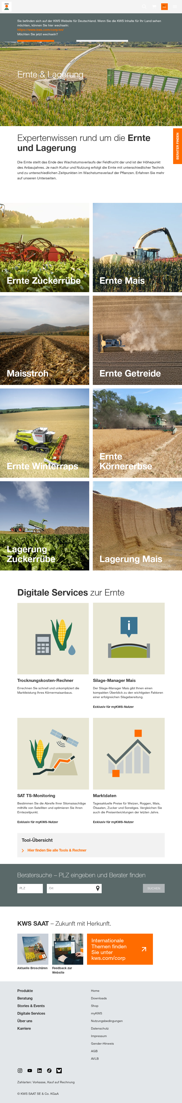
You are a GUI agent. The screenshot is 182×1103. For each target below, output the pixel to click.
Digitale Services (31, 1013)
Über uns (24, 1021)
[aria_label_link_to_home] (7, 6)
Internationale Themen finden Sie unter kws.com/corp (109, 949)
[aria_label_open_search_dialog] (144, 6)
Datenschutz (100, 1028)
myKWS (96, 1013)
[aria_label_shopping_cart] (154, 6)
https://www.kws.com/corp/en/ (40, 30)
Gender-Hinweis (102, 1044)
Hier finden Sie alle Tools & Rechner (57, 850)
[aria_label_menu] (175, 6)
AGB (94, 1051)
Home (95, 991)
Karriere (24, 1028)
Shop (94, 1006)
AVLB (95, 1059)
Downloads (99, 998)
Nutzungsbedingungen (107, 1021)
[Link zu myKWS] (164, 6)
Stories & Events (31, 1006)
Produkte (25, 990)
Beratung (25, 998)
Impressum (99, 1036)
